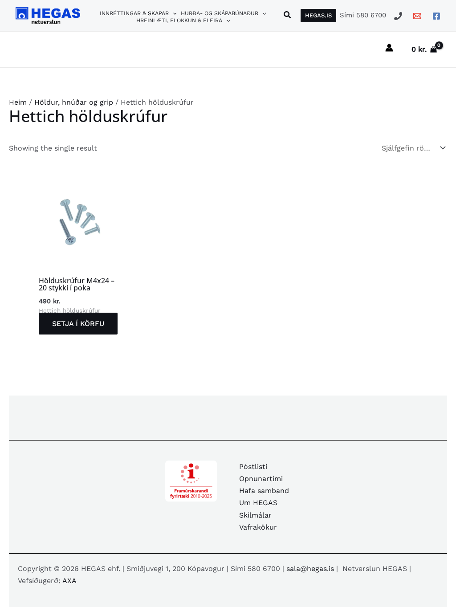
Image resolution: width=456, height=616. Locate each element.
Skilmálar (255, 515)
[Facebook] (436, 16)
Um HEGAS (258, 502)
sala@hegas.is (310, 568)
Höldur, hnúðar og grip (73, 102)
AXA (69, 580)
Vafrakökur (258, 527)
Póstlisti (253, 466)
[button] (173, 13)
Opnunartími (261, 478)
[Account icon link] (389, 48)
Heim (18, 102)
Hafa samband (264, 490)
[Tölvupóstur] (417, 16)
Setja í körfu (78, 323)
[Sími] (398, 16)
